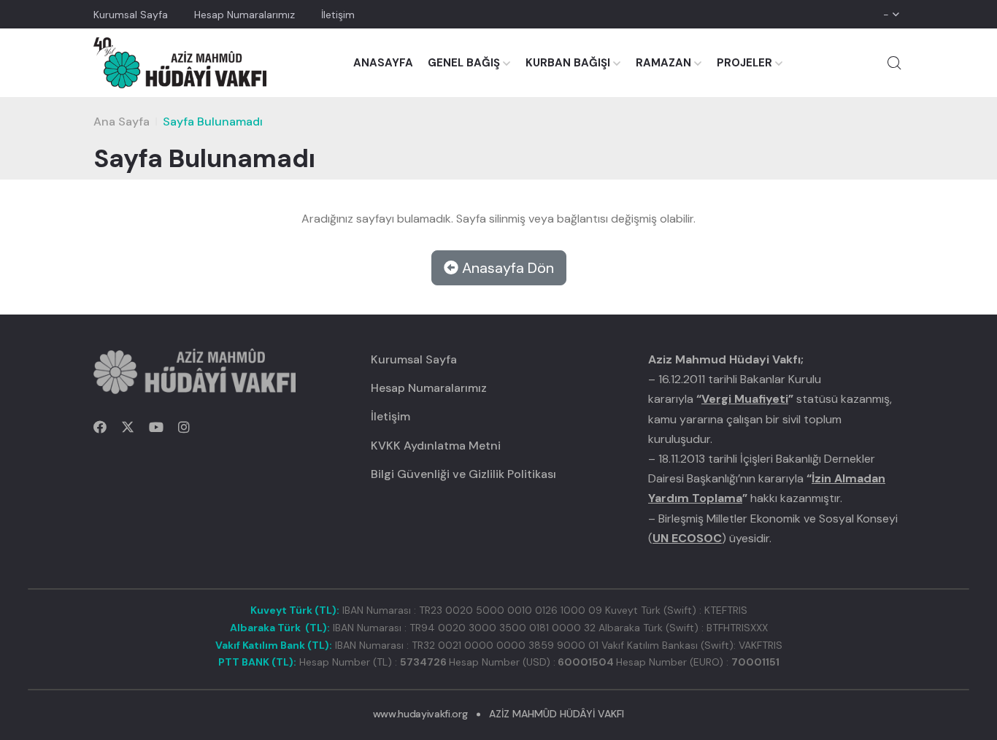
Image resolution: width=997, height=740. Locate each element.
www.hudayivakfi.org (420, 713)
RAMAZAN (663, 62)
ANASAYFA (383, 62)
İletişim (338, 14)
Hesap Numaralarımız (244, 14)
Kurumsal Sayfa (130, 14)
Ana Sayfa (121, 121)
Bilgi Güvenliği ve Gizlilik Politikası (463, 474)
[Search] (894, 62)
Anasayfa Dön (506, 267)
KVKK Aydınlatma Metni (436, 445)
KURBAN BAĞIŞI (568, 62)
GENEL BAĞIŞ (464, 62)
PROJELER (744, 62)
